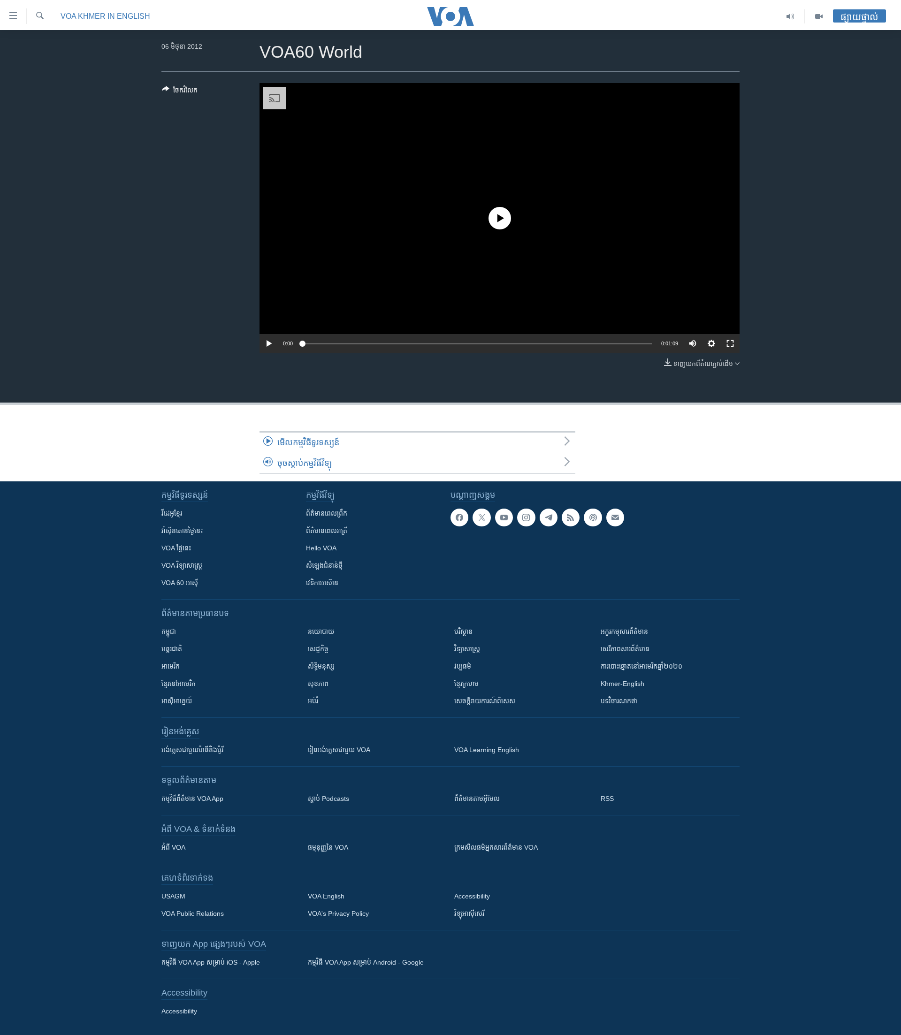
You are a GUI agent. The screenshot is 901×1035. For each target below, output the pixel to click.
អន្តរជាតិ (171, 649)
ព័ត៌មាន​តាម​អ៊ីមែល (477, 798)
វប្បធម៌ (462, 666)
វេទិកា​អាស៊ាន (322, 582)
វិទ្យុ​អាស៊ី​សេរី (469, 913)
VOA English (326, 896)
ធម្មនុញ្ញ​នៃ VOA (328, 847)
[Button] (180, 91)
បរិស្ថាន (463, 631)
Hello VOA (321, 548)
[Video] (819, 16)
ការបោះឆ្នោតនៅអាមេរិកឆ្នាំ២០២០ (641, 666)
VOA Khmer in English (105, 16)
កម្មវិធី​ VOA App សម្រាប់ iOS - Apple (210, 962)
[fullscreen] (730, 343)
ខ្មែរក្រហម (466, 683)
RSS (607, 798)
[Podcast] (593, 517)
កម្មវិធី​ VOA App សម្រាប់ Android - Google (366, 962)
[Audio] (790, 16)
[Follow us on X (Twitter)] (481, 517)
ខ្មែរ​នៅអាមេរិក (178, 683)
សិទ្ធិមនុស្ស (321, 666)
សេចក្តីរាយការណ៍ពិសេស (484, 701)
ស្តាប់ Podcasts (328, 798)
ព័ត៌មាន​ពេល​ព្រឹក (326, 513)
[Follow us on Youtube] (504, 517)
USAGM (173, 896)
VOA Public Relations (192, 913)
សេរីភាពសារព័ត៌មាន (625, 649)
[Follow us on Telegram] (548, 517)
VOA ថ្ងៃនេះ (176, 548)
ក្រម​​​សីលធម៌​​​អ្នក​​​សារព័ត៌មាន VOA (496, 847)
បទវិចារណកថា (619, 701)
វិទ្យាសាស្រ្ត (467, 649)
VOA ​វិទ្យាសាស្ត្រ (181, 565)
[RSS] (571, 517)
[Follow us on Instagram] (526, 517)
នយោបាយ (321, 631)
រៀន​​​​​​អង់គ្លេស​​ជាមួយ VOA (339, 749)
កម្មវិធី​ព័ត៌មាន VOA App (192, 798)
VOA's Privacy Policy (338, 913)
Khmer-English (622, 683)
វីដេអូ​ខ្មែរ (171, 513)
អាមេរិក (170, 666)
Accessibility (472, 896)
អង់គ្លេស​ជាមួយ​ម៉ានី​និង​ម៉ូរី (192, 749)
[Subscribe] (615, 517)
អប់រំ (313, 701)
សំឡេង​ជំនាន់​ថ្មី (324, 565)
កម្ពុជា (168, 631)
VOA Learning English (486, 749)
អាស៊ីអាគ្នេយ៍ (176, 701)
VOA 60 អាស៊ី (179, 582)
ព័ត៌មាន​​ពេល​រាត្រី (326, 530)
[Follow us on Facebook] (459, 517)
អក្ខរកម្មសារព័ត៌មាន (624, 631)
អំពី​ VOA (173, 847)
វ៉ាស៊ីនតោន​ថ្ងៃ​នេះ (182, 530)
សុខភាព (318, 683)
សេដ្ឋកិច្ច (318, 649)
